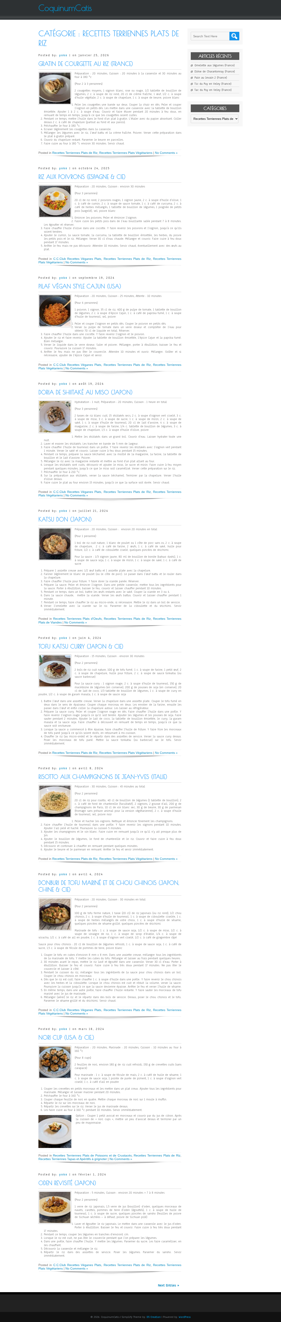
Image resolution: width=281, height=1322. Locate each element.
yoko (63, 55)
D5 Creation (154, 1317)
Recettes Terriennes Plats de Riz (74, 152)
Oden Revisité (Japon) (67, 1183)
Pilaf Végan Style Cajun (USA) (79, 286)
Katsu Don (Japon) (65, 519)
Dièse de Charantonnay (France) (215, 72)
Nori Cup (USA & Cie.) (66, 1037)
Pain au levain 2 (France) (211, 78)
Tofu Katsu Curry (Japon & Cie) (80, 646)
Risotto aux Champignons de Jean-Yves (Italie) (102, 777)
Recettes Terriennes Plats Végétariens (125, 152)
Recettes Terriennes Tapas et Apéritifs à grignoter (72, 1159)
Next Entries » (168, 1285)
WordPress (185, 1317)
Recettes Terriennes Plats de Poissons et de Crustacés (92, 1155)
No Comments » (166, 152)
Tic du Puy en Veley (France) (213, 84)
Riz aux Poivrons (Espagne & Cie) (82, 177)
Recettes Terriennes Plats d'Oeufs (77, 618)
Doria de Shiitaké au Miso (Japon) (85, 392)
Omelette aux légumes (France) (215, 65)
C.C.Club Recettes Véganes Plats (77, 258)
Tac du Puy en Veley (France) (213, 90)
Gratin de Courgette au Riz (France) (85, 64)
